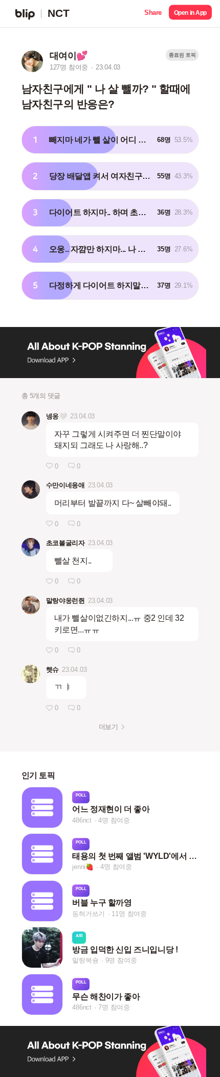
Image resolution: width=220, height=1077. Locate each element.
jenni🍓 (83, 867)
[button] (153, 13)
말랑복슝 (85, 961)
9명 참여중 (121, 961)
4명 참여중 (114, 820)
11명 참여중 (129, 914)
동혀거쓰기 (88, 914)
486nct (82, 820)
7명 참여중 (114, 1007)
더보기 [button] (108, 727)
